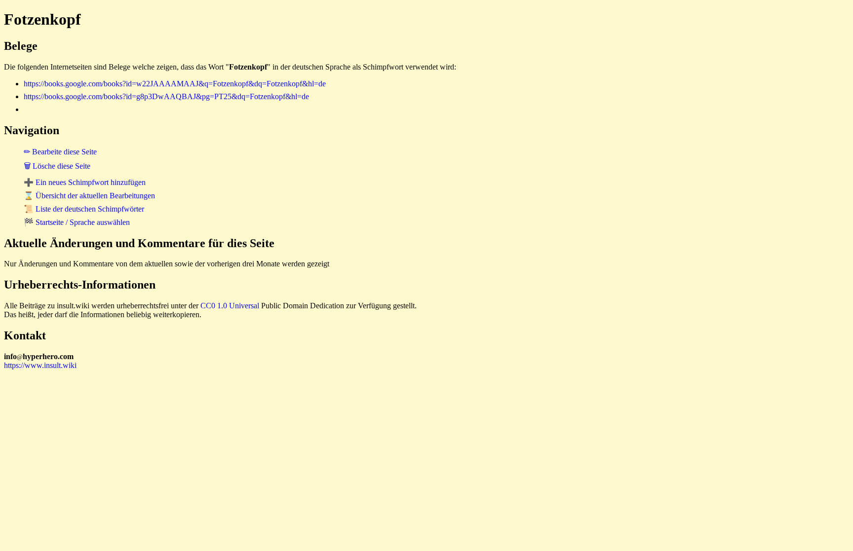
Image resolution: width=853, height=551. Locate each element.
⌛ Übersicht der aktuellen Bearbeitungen (89, 195)
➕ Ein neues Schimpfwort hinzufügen (85, 182)
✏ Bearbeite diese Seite (60, 151)
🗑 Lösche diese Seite (57, 166)
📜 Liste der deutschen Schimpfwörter (84, 209)
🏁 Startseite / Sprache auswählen (77, 222)
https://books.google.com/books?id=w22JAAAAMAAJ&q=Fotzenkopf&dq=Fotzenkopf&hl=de (175, 83)
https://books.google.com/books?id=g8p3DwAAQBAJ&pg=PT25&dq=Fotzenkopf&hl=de (166, 96)
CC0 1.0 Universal (229, 305)
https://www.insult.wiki (40, 365)
